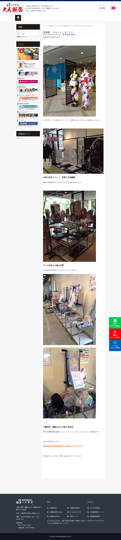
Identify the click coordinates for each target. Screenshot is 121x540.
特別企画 (65, 18)
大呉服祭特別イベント (97, 512)
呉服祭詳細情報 (95, 516)
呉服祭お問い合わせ (56, 512)
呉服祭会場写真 (75, 508)
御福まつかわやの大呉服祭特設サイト (18, 18)
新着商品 (53, 18)
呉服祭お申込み (88, 18)
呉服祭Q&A (53, 508)
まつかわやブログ (75, 512)
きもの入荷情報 (95, 508)
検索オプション (22, 37)
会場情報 (77, 18)
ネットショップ (100, 18)
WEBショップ (74, 516)
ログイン (20, 138)
